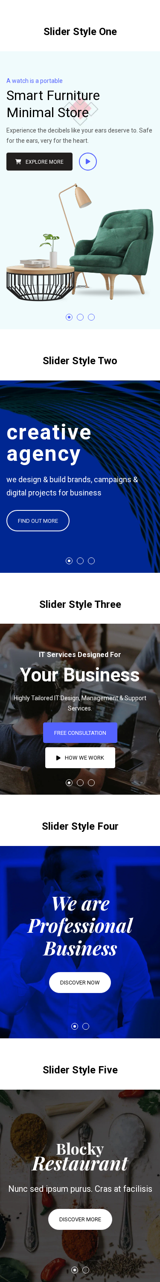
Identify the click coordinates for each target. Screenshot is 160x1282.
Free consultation (80, 733)
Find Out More (38, 521)
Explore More (45, 162)
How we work (84, 757)
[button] (69, 317)
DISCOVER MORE (80, 1219)
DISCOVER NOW (80, 982)
